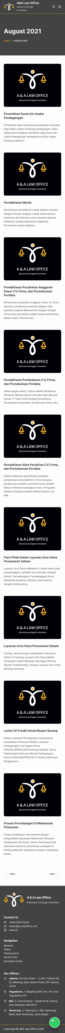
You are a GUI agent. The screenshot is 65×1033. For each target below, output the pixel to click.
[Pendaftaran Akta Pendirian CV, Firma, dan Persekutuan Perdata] (32, 436)
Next (52, 874)
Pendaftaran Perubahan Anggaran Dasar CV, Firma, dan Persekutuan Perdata (28, 291)
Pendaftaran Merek (18, 202)
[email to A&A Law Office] (20, 926)
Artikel (7, 949)
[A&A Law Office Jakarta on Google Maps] (32, 982)
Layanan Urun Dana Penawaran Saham (31, 646)
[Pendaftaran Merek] (32, 174)
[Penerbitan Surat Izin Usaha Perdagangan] (32, 85)
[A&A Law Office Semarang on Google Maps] (32, 1012)
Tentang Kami (11, 953)
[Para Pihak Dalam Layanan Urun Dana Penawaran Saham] (32, 528)
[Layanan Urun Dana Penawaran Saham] (32, 617)
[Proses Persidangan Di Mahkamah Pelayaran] (32, 794)
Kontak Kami (10, 957)
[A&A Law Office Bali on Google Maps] (32, 1003)
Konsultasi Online (13, 961)
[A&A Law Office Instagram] (20, 930)
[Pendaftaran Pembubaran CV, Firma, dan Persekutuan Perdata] (32, 351)
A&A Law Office (28, 3)
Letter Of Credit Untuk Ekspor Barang (31, 730)
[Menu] (59, 6)
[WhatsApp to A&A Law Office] (20, 922)
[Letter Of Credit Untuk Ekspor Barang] (32, 702)
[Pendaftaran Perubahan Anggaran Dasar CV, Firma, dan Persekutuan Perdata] (32, 258)
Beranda (8, 945)
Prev (12, 874)
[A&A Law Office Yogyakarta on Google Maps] (32, 993)
